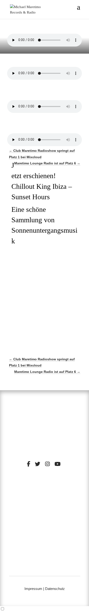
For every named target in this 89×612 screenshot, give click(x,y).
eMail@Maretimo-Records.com (44, 568)
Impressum (33, 589)
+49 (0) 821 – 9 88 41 (44, 562)
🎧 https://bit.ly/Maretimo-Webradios (47, 308)
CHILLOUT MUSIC (29, 497)
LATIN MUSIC (58, 501)
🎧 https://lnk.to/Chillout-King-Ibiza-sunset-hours (41, 293)
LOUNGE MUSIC (61, 497)
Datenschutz (55, 589)
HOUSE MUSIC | (33, 501)
